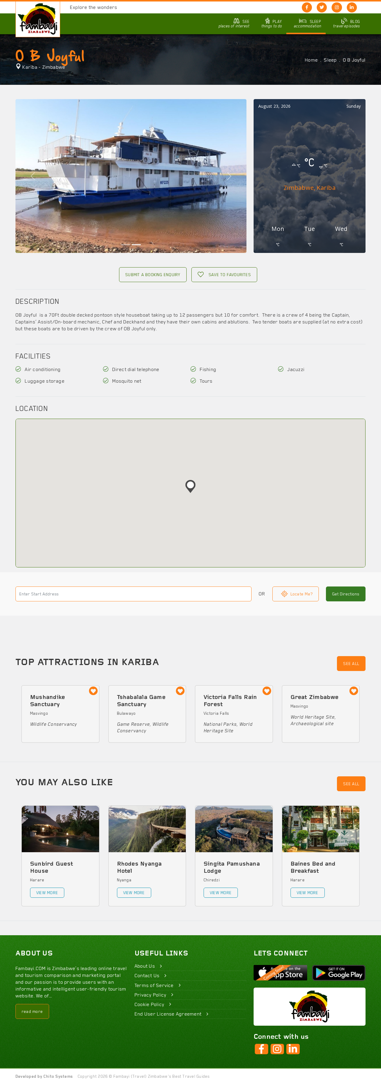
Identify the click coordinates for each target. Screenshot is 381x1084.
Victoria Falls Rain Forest (230, 701)
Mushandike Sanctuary (47, 701)
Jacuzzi (295, 369)
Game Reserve (133, 724)
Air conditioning (42, 369)
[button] (190, 486)
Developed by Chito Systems (44, 1076)
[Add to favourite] (93, 691)
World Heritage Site (313, 717)
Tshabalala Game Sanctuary (141, 701)
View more (47, 892)
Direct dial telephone (135, 369)
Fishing (207, 369)
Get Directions (345, 594)
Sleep (330, 60)
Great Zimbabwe (315, 697)
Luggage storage (44, 381)
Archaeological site (312, 723)
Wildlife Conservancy (53, 724)
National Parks (220, 724)
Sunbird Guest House (51, 868)
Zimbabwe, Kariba (309, 188)
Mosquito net (126, 381)
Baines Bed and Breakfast (313, 868)
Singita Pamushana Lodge (232, 868)
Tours (206, 381)
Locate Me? (302, 594)
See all (351, 663)
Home (311, 60)
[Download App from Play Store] (339, 973)
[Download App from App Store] (280, 973)
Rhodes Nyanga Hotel (139, 868)
